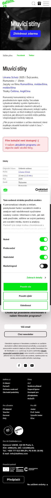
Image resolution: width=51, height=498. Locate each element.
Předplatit (13, 479)
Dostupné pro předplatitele (33, 394)
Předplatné (7, 409)
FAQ (4, 418)
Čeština (14, 91)
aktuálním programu (25, 145)
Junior (33, 409)
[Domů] (8, 3)
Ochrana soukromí (10, 389)
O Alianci (6, 383)
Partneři (6, 386)
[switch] (44, 248)
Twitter (31, 55)
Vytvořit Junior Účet (36, 417)
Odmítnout (25, 305)
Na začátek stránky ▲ (37, 484)
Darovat (6, 415)
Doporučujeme (34, 389)
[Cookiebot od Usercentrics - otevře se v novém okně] (36, 190)
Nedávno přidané (34, 386)
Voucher (6, 412)
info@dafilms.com (19, 453)
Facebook (21, 55)
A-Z (29, 383)
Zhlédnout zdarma (25, 33)
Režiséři (31, 399)
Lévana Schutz (11, 77)
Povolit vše (25, 286)
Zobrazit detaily (34, 277)
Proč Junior (35, 412)
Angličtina (25, 91)
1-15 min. (28, 176)
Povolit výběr (25, 296)
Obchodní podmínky (11, 392)
